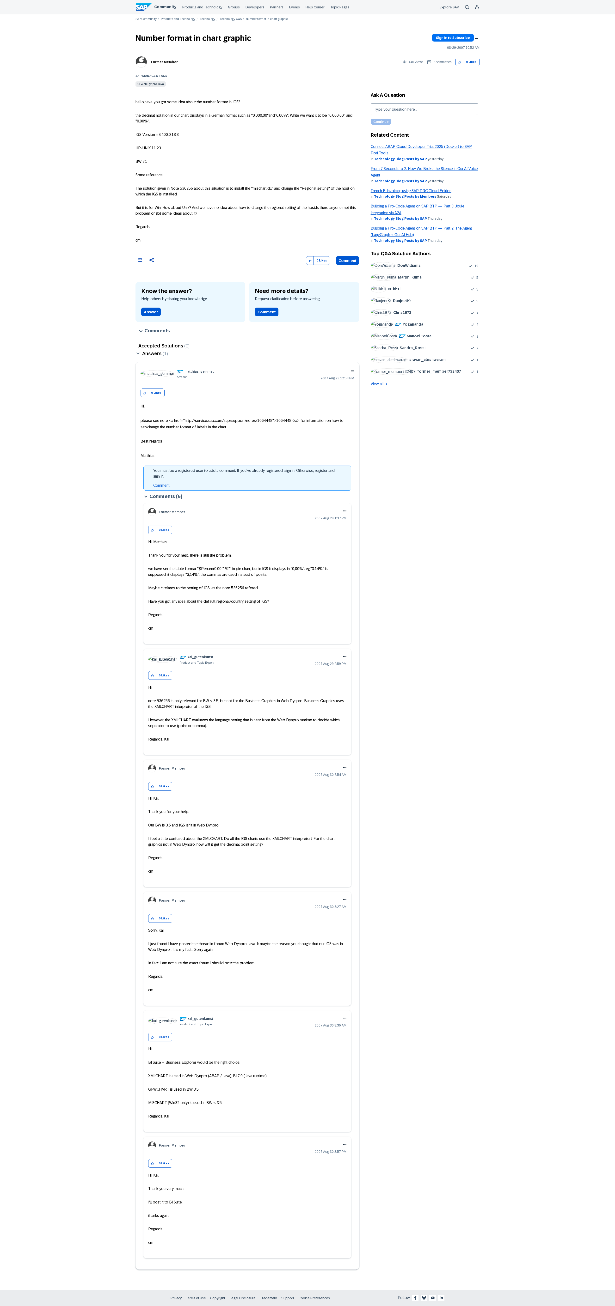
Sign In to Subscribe (453, 38)
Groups (234, 7)
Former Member (164, 62)
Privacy (176, 1298)
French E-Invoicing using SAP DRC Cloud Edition (411, 191)
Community (165, 7)
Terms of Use (196, 1298)
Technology (207, 19)
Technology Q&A (231, 19)
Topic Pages (339, 7)
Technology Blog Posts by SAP (400, 159)
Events (294, 7)
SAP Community (146, 19)
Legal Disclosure (243, 1298)
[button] (459, 62)
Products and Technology (202, 7)
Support (287, 1298)
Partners (276, 7)
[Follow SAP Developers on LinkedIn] (441, 1298)
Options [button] (476, 38)
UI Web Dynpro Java (150, 84)
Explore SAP (449, 7)
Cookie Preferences (314, 1298)
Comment (347, 261)
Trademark (268, 1298)
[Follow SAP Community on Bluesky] (424, 1298)
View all (377, 384)
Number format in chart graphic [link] (267, 19)
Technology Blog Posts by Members (405, 196)
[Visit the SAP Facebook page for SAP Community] (415, 1298)
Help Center (315, 7)
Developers (255, 7)
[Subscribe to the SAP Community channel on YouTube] (433, 1298)
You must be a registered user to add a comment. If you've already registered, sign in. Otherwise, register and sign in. (244, 473)
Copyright (217, 1298)
